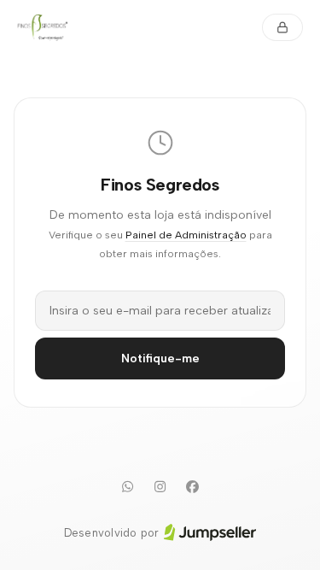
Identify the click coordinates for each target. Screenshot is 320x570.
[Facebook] (192, 487)
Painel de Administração (186, 234)
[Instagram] (160, 487)
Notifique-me (160, 358)
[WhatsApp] (128, 487)
